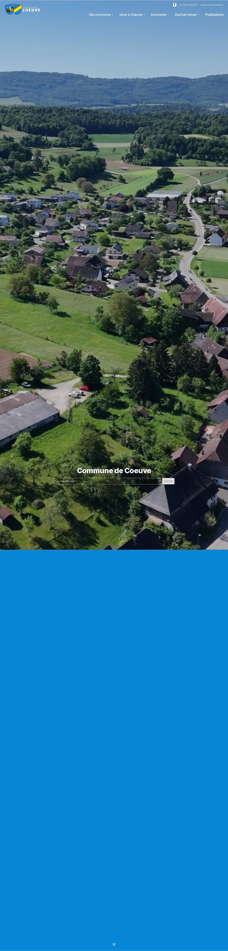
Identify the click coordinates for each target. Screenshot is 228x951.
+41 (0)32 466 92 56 (188, 4)
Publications (214, 15)
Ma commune (99, 15)
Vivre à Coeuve (130, 15)
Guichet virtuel (186, 15)
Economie (158, 15)
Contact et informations (212, 4)
